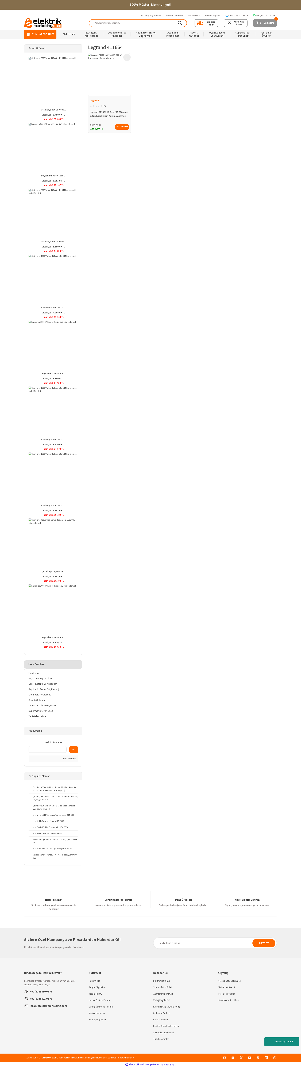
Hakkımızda (94, 981)
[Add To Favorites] (127, 57)
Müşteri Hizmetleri (97, 1013)
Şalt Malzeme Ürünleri (163, 1032)
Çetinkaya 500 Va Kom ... (53, 109)
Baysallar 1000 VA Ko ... (53, 373)
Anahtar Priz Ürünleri (163, 993)
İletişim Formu (95, 993)
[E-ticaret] (150, 1064)
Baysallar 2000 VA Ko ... (53, 637)
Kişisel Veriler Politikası (228, 1000)
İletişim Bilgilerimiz (97, 987)
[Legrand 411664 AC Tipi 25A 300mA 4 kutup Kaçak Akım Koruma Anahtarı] (109, 75)
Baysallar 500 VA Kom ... (53, 175)
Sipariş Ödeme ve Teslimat (101, 1006)
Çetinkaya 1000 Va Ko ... (53, 307)
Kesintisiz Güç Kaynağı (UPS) (166, 1006)
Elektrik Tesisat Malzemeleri (166, 1026)
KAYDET (264, 943)
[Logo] (43, 22)
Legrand (94, 100)
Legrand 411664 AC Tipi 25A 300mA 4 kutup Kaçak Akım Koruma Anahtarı (109, 114)
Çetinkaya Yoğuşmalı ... (53, 571)
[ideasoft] (132, 1064)
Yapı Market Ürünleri (162, 987)
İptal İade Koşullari (226, 993)
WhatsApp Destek (284, 1041)
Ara (73, 749)
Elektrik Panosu (160, 1019)
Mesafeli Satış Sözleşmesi (229, 981)
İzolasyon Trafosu (161, 1013)
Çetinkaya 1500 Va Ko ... (53, 505)
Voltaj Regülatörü (161, 1000)
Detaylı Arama (69, 758)
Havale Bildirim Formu (99, 1000)
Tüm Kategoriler (160, 1039)
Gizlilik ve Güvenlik (226, 987)
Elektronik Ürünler (161, 981)
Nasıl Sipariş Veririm (98, 1019)
